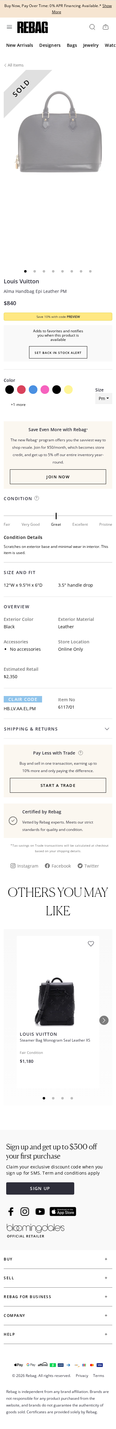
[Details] (80, 753)
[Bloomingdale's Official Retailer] (35, 1230)
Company (14, 1315)
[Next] (104, 1020)
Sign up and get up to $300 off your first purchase (51, 1151)
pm (102, 398)
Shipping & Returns (31, 729)
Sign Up (40, 1188)
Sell (9, 1278)
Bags (72, 45)
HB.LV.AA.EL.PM (20, 708)
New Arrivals (19, 45)
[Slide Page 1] (44, 1098)
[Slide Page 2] (53, 1098)
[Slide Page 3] (63, 1098)
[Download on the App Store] (62, 1211)
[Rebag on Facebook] (11, 1211)
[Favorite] (91, 944)
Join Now (58, 477)
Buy (8, 1259)
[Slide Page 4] (72, 1098)
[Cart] (105, 27)
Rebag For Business (27, 1296)
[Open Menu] (9, 27)
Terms (98, 1375)
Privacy (82, 1375)
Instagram (27, 866)
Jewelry (91, 45)
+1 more (18, 404)
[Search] (92, 27)
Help (9, 1334)
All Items (16, 65)
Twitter (91, 866)
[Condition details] (36, 498)
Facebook (61, 866)
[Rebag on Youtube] (40, 1211)
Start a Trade (58, 785)
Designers (50, 45)
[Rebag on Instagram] (24, 1211)
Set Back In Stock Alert (58, 352)
